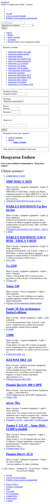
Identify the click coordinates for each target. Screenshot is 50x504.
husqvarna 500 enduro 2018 (19, 77)
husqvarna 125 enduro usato (19, 59)
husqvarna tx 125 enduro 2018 (20, 84)
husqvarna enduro (15, 56)
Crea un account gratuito (16, 16)
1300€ (10, 335)
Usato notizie (11, 498)
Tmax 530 (12, 286)
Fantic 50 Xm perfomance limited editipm (23, 310)
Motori (11, 140)
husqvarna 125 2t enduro (18, 63)
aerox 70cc (13, 402)
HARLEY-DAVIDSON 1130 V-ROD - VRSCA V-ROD (26, 239)
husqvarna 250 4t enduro (18, 68)
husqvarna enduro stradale (18, 54)
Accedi (9, 13)
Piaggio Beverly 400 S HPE (24, 384)
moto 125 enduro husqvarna (19, 61)
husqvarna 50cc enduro (17, 80)
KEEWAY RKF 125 (19, 359)
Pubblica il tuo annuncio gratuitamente (21, 18)
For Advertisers (12, 494)
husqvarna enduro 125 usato (19, 52)
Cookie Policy (12, 496)
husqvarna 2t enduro (16, 73)
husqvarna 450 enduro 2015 (19, 75)
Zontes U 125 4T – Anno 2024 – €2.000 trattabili (26, 427)
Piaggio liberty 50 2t (19, 454)
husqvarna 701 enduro (17, 82)
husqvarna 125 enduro (17, 66)
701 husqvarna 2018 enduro (19, 70)
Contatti (9, 501)
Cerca (4, 28)
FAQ (8, 489)
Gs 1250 (11, 265)
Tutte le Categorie (15, 138)
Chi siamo (10, 491)
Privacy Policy (12, 484)
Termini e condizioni (14, 487)
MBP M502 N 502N (19, 181)
